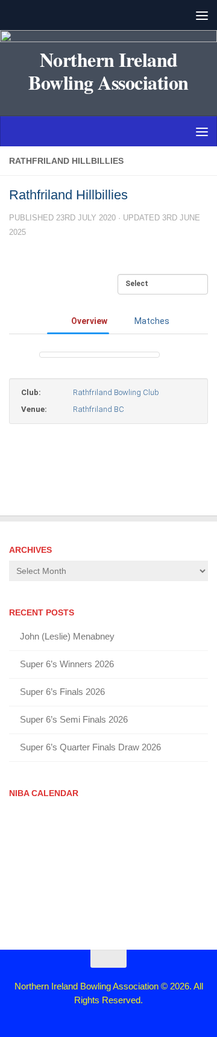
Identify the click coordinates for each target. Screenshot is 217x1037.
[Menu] (202, 15)
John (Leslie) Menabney (67, 636)
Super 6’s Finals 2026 (62, 692)
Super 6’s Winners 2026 (67, 664)
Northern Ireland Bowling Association (108, 71)
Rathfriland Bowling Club (116, 392)
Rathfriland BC (98, 409)
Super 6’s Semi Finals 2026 (74, 719)
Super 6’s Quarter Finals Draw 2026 (90, 747)
